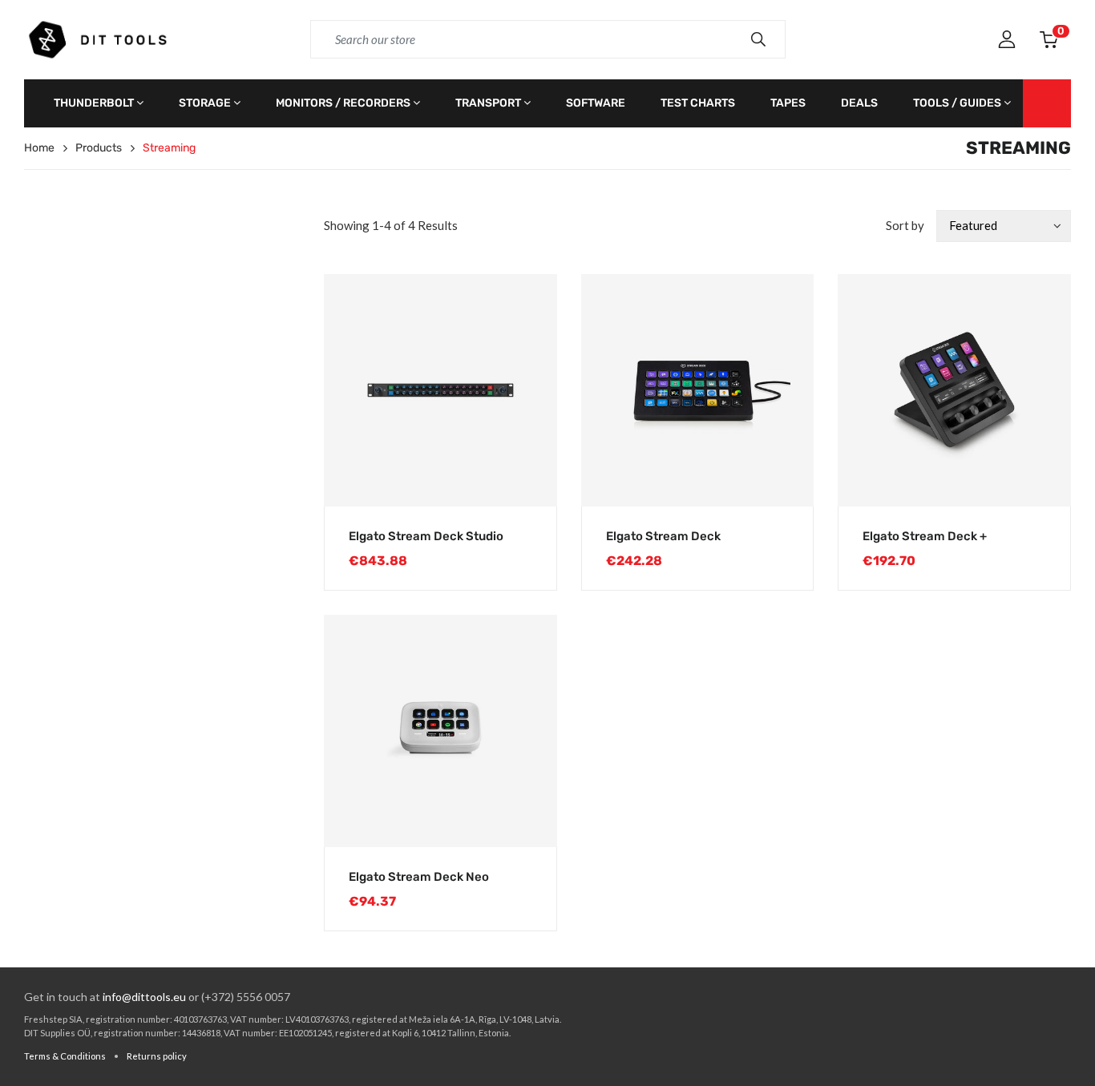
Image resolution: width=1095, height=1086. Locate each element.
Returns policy (157, 1056)
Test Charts (698, 103)
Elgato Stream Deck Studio (426, 536)
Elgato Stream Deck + (925, 536)
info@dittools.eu (144, 996)
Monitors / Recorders (343, 103)
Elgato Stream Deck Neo (419, 877)
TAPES (788, 103)
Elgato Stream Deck (663, 536)
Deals (859, 103)
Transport (488, 103)
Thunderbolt (94, 103)
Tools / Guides (957, 103)
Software (595, 103)
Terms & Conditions (65, 1056)
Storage (205, 103)
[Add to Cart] (528, 478)
